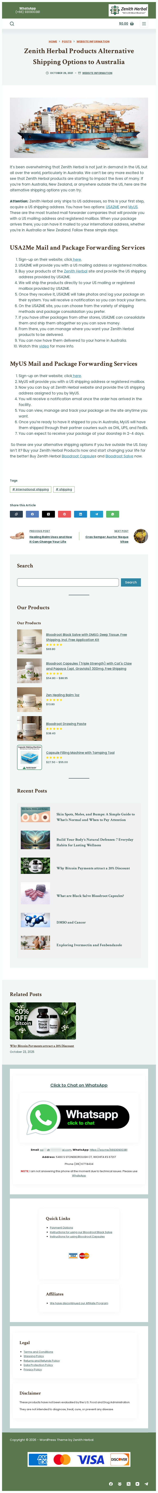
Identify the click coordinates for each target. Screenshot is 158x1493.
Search (131, 582)
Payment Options (61, 1228)
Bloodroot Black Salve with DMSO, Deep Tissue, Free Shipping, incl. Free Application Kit (86, 637)
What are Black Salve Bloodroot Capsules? (90, 895)
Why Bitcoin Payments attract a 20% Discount (93, 868)
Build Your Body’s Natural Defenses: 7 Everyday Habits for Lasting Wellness (95, 842)
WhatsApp (79, 1175)
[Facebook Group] (120, 1484)
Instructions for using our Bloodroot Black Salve (81, 1232)
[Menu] (144, 24)
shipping (64, 489)
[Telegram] (96, 514)
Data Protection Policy (38, 1365)
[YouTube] (137, 1484)
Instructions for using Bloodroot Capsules (77, 1236)
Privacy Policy (33, 1369)
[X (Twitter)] (48, 514)
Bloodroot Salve (119, 456)
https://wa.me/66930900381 (108, 1150)
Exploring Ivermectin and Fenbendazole (89, 945)
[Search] (12, 24)
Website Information (97, 73)
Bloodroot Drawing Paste (66, 724)
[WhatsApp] (112, 514)
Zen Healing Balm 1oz (62, 695)
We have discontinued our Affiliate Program (79, 1303)
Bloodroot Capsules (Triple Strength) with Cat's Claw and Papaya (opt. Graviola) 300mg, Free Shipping (89, 666)
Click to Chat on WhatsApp (79, 1085)
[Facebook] (32, 514)
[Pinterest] (64, 514)
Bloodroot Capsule (78, 456)
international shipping (30, 489)
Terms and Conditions (38, 1352)
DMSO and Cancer (71, 922)
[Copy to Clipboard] (16, 514)
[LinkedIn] (80, 514)
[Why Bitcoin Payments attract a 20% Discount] (43, 1020)
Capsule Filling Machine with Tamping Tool (80, 753)
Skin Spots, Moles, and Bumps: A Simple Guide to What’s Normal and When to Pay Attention (96, 817)
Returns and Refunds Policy (42, 1361)
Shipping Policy (34, 1356)
